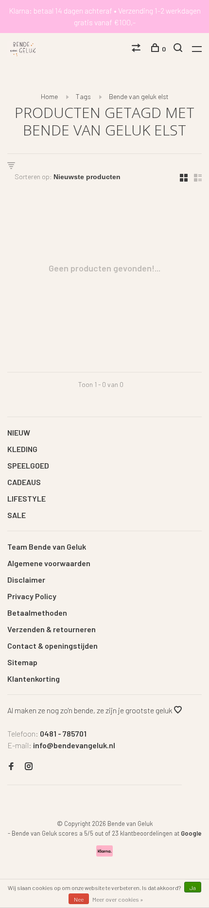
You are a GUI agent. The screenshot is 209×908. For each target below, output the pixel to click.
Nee (79, 899)
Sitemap (22, 662)
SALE (16, 515)
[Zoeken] (179, 49)
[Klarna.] (104, 853)
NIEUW (18, 432)
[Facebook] (11, 766)
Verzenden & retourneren (51, 629)
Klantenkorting (33, 678)
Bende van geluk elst (139, 96)
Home (49, 96)
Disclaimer (26, 579)
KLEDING (22, 449)
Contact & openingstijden (52, 645)
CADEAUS (24, 482)
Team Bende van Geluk (46, 546)
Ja (193, 887)
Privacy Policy (31, 596)
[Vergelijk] (137, 49)
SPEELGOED (28, 465)
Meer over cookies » (117, 899)
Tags (83, 96)
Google (191, 833)
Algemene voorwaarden (48, 563)
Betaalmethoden (37, 612)
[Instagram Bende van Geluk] (29, 766)
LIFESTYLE (26, 498)
